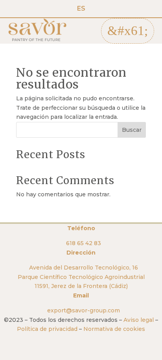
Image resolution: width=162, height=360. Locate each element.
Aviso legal (138, 319)
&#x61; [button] (127, 31)
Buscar (132, 129)
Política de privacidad (47, 328)
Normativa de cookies (114, 328)
